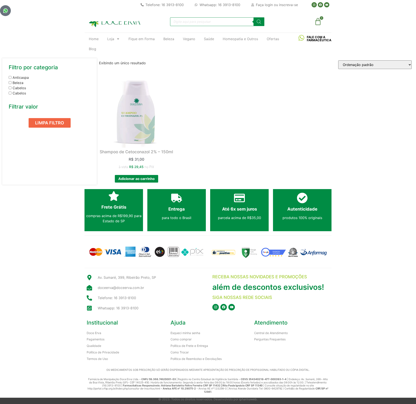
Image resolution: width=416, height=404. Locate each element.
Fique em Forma (141, 39)
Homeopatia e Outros (240, 39)
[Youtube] (326, 4)
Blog (92, 49)
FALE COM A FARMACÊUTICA (319, 38)
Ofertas (273, 39)
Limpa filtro (49, 122)
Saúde (209, 39)
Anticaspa (21, 77)
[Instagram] (314, 4)
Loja (110, 39)
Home (94, 39)
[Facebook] (320, 4)
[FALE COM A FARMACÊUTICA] (301, 38)
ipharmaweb (248, 399)
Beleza (168, 39)
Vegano (189, 39)
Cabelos (19, 88)
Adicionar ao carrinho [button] (136, 178)
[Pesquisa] (259, 21)
